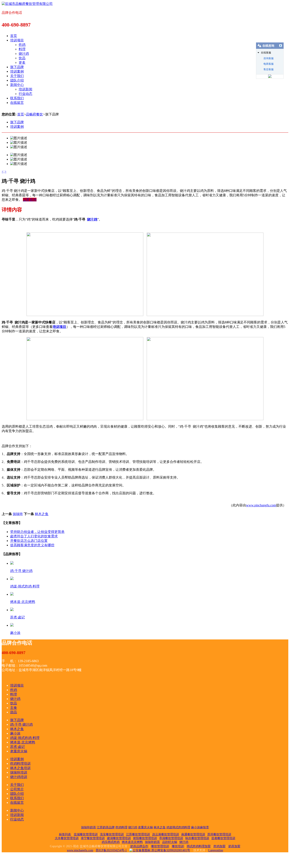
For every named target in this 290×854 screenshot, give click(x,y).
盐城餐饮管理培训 (86, 834)
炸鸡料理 (121, 827)
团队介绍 (17, 80)
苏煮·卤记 (17, 747)
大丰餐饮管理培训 (67, 838)
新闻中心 (17, 85)
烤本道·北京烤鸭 (22, 742)
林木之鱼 (41, 514)
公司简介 (17, 789)
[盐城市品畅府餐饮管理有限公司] (27, 4)
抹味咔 (18, 514)
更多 (22, 62)
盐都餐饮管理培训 (223, 838)
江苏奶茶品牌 (106, 827)
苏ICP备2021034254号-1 (111, 850)
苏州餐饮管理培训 (219, 834)
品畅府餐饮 (34, 114)
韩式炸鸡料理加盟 (199, 846)
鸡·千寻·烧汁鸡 (21, 724)
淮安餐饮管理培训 (112, 834)
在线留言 (17, 102)
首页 (13, 36)
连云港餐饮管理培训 (165, 834)
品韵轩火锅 (169, 842)
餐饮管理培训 (160, 846)
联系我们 (17, 98)
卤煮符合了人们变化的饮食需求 (34, 536)
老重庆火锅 (18, 751)
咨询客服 (268, 58)
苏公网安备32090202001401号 (170, 850)
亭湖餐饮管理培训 (171, 838)
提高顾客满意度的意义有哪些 (32, 545)
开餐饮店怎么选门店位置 (29, 540)
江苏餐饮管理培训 (138, 834)
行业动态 (25, 94)
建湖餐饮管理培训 (119, 838)
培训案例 (17, 71)
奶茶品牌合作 (139, 846)
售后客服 (268, 69)
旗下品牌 (17, 67)
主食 (13, 707)
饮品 (22, 58)
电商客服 (268, 63)
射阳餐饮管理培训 (145, 838)
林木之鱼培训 (20, 768)
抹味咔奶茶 (88, 827)
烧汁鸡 (24, 53)
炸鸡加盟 (219, 846)
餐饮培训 (178, 846)
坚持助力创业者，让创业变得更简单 (37, 532)
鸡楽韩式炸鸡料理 (178, 827)
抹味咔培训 (18, 772)
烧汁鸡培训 (18, 777)
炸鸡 (22, 44)
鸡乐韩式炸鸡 (111, 842)
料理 (22, 49)
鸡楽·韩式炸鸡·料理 (24, 738)
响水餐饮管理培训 (197, 838)
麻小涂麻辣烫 (200, 827)
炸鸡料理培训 (20, 763)
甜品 (13, 712)
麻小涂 (15, 733)
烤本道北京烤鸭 (132, 842)
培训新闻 (25, 89)
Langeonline (215, 850)
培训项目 (17, 40)
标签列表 (65, 834)
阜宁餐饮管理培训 (93, 838)
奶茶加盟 (234, 846)
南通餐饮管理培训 (193, 834)
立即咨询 (30, 199)
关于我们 (17, 76)
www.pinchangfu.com (261, 505)
